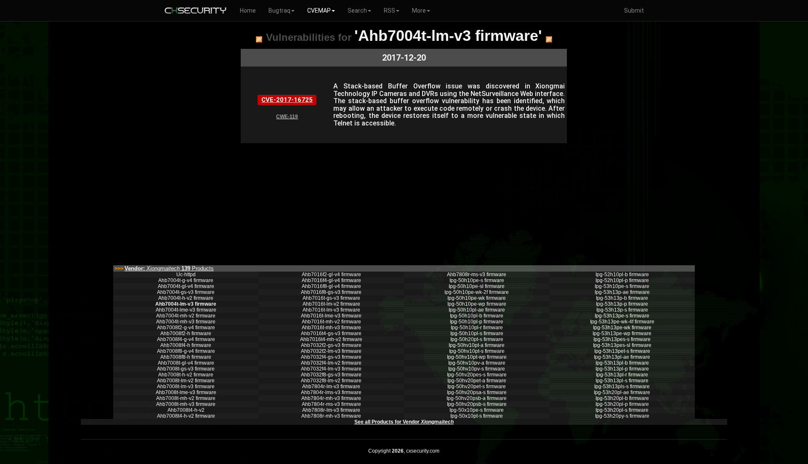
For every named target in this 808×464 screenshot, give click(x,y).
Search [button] (357, 10)
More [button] (419, 10)
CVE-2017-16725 (287, 100)
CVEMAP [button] (319, 10)
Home (248, 10)
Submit (634, 10)
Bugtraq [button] (279, 10)
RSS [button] (389, 10)
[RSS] (259, 39)
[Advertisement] (404, 202)
